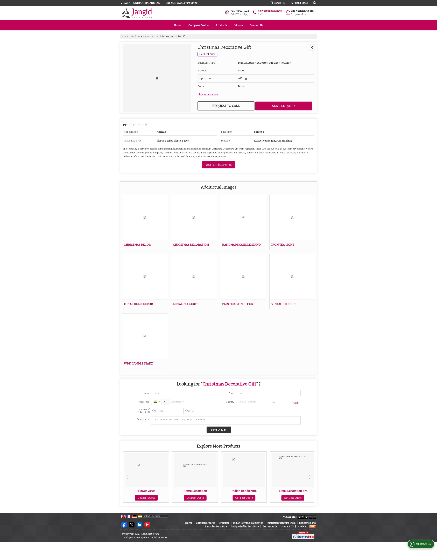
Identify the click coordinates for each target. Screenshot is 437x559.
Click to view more (208, 94)
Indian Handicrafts (195, 491)
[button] (270, 10)
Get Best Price (207, 54)
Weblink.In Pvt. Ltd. (159, 537)
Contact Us (256, 25)
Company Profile (198, 25)
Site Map (302, 526)
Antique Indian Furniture (245, 526)
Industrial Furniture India (281, 522)
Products (221, 25)
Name (147, 393)
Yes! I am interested (219, 164)
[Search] (314, 3)
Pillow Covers (293, 491)
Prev (127, 477)
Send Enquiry (283, 106)
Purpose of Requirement (143, 410)
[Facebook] (124, 524)
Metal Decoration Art (244, 491)
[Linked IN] (139, 524)
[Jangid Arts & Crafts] (136, 13)
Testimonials (270, 526)
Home (177, 25)
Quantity (230, 401)
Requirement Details (143, 420)
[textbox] (279, 402)
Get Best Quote (146, 497)
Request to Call (226, 106)
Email (231, 393)
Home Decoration (146, 491)
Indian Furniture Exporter (248, 522)
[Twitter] (132, 524)
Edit (296, 402)
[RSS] (312, 526)
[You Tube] (147, 524)
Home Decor (149, 36)
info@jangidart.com (302, 10)
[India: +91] (156, 402)
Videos (239, 25)
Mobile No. (144, 401)
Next (309, 477)
